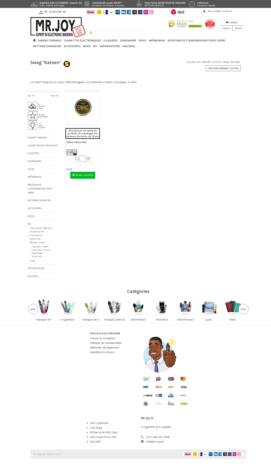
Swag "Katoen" (232, 62)
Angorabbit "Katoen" (40, 246)
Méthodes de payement (104, 347)
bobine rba (35, 238)
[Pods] (209, 307)
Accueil (191, 62)
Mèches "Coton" (212, 62)
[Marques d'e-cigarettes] (44, 307)
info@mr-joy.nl (155, 441)
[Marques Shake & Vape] (115, 307)
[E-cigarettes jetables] (68, 307)
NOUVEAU (129, 46)
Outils (32, 260)
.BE (64, 11)
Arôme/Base (157, 40)
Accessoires (72, 46)
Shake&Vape (128, 40)
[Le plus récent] (31, 125)
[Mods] (232, 307)
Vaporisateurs (110, 46)
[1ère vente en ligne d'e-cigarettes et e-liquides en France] (135, 27)
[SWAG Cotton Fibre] (83, 108)
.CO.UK (51, 11)
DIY (95, 46)
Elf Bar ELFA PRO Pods (104, 432)
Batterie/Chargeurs (47, 46)
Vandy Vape (36, 256)
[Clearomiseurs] (185, 307)
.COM (58, 11)
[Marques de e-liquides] (91, 307)
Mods (87, 46)
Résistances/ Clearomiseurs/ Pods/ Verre (196, 40)
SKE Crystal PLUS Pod (103, 437)
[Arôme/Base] (138, 307)
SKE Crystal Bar (99, 423)
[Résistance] (162, 307)
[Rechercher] (89, 33)
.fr (40, 11)
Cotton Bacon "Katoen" (41, 250)
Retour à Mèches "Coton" (224, 68)
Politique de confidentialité (105, 343)
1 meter (72, 152)
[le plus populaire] (31, 115)
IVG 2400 (95, 441)
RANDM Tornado (49, 40)
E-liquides (111, 40)
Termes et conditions (102, 338)
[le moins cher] (31, 106)
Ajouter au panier (84, 175)
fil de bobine (36, 235)
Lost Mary (96, 427)
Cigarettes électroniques (82, 40)
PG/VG (142, 40)
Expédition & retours (102, 352)
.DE (45, 11)
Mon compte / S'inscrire (219, 11)
